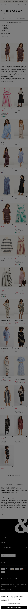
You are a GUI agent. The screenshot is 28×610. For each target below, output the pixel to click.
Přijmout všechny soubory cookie (14, 607)
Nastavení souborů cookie (14, 603)
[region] (14, 601)
